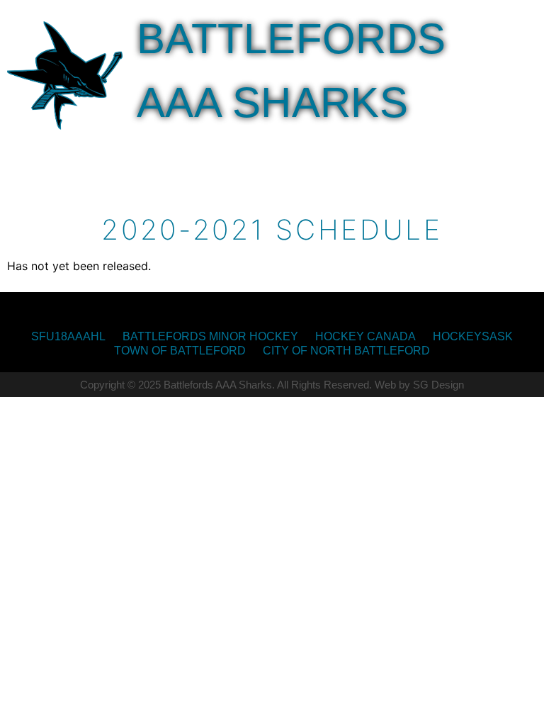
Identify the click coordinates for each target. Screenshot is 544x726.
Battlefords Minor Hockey (210, 336)
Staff (169, 177)
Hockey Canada (365, 336)
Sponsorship (260, 145)
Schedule (460, 145)
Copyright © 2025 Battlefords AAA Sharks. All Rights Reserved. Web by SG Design (272, 385)
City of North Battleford (346, 351)
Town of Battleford (180, 351)
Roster (367, 145)
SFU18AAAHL (68, 336)
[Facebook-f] (280, 310)
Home (161, 145)
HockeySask (473, 336)
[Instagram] (263, 310)
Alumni (242, 177)
